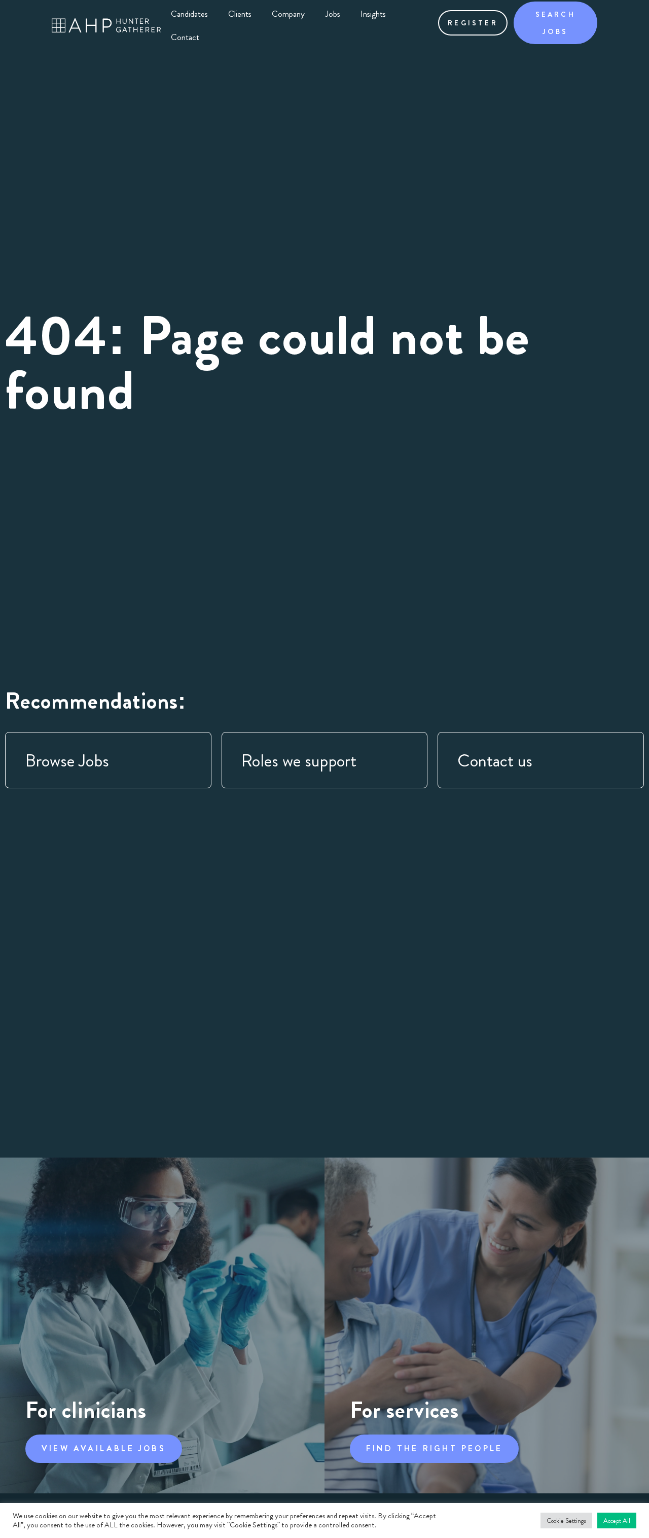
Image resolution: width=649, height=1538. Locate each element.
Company (288, 14)
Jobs (332, 14)
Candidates (189, 14)
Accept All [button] (616, 1520)
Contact (185, 37)
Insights (373, 14)
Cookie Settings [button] (566, 1520)
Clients (239, 14)
